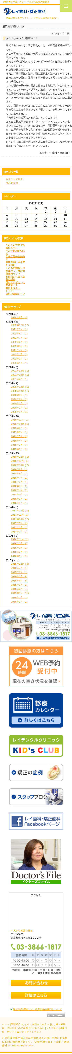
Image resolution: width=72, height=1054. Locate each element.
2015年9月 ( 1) (19, 568)
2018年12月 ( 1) (20, 456)
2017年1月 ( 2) (19, 531)
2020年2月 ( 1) (19, 407)
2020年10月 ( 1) (20, 391)
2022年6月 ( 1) (19, 342)
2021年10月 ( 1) (20, 374)
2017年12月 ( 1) (20, 510)
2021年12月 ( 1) (20, 370)
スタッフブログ (14, 178)
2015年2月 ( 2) (19, 597)
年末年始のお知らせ (15, 252)
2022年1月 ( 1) (19, 363)
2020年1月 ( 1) (19, 411)
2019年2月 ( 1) (19, 444)
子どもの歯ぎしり (15, 267)
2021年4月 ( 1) (19, 379)
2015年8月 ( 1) (19, 572)
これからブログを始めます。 (15, 246)
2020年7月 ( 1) (19, 395)
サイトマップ (34, 1032)
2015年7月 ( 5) (19, 576)
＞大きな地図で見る (22, 930)
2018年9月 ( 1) (19, 469)
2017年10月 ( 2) (20, 519)
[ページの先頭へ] (59, 1015)
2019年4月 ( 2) (19, 440)
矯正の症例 (12, 183)
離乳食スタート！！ (13, 289)
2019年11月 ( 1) (19, 419)
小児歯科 (23, 1028)
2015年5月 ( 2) (19, 584)
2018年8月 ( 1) (19, 473)
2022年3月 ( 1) (19, 354)
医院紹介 (16, 1024)
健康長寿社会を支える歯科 (15, 263)
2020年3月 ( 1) (19, 403)
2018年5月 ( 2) (19, 486)
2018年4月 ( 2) (19, 490)
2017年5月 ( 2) (19, 523)
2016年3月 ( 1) (19, 547)
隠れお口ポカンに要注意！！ (15, 283)
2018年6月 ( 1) (19, 481)
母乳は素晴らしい (15, 294)
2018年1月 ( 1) (19, 503)
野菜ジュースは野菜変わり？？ (15, 272)
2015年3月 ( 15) (20, 593)
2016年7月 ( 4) (19, 543)
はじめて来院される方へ (35, 1024)
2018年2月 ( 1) (19, 498)
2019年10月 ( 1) (20, 423)
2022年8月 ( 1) (19, 333)
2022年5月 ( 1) (19, 346)
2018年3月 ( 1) (19, 494)
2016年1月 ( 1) (19, 556)
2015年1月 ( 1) (19, 601)
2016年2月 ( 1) (19, 552)
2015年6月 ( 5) (19, 580)
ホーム (5, 1024)
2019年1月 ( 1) (19, 449)
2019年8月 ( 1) (19, 432)
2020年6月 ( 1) (19, 399)
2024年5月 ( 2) (19, 317)
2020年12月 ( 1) (20, 386)
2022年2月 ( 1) (19, 358)
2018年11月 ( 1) (19, 460)
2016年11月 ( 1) (19, 539)
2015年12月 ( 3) (20, 563)
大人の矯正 (52, 1028)
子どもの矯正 (37, 1028)
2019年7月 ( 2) (19, 436)
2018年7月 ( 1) (19, 477)
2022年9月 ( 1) (19, 329)
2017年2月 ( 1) (19, 527)
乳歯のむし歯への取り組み (15, 278)
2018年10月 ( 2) (20, 465)
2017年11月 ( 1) (19, 514)
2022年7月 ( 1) (19, 337)
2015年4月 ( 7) (19, 589)
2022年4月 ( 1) (19, 350)
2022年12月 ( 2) (20, 325)
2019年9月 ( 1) (19, 428)
